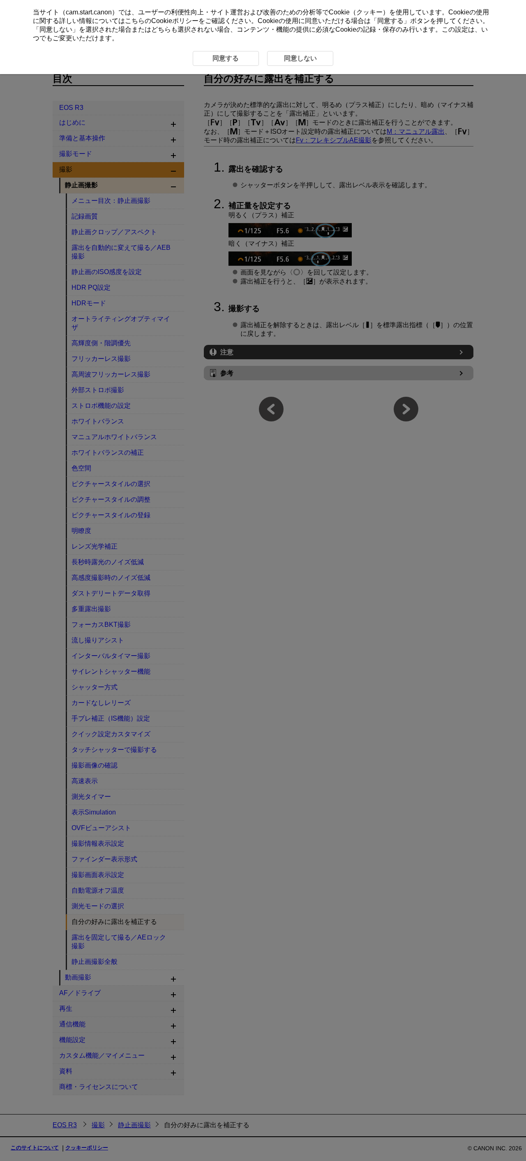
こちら (135, 20)
